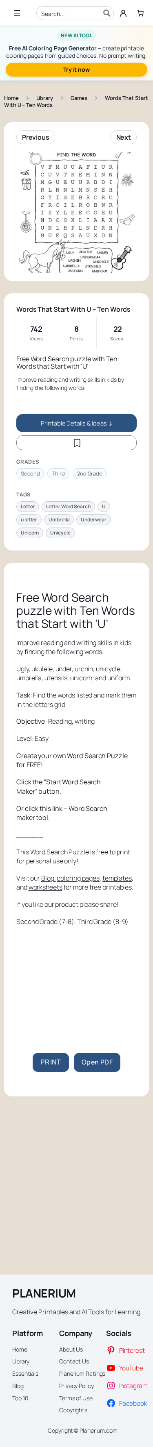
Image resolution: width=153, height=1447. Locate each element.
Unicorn (30, 532)
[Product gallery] (76, 212)
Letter (28, 506)
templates (117, 878)
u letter (29, 519)
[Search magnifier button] (106, 13)
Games (79, 98)
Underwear (93, 519)
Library (44, 98)
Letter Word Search (68, 506)
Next (123, 137)
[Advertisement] (76, 979)
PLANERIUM (44, 1293)
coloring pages (78, 878)
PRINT (50, 1062)
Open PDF (97, 1062)
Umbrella (59, 519)
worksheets (45, 887)
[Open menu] (17, 13)
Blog (47, 878)
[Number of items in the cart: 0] (140, 13)
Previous (35, 137)
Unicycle (60, 532)
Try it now (76, 69)
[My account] (123, 13)
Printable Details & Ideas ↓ (76, 423)
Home (11, 98)
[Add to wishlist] (76, 442)
